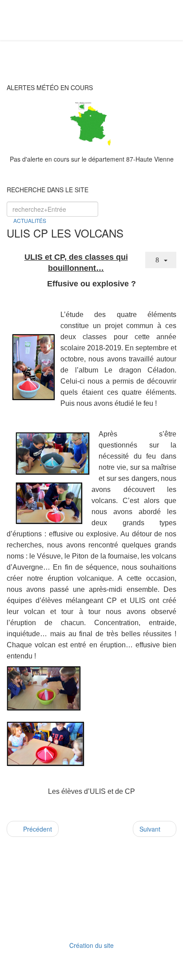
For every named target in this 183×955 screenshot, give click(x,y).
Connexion (96, 921)
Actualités (29, 220)
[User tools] (160, 260)
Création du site (91, 945)
